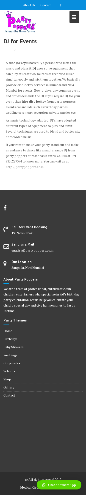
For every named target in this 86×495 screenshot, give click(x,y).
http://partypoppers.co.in (25, 167)
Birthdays (10, 339)
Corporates (11, 363)
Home (7, 331)
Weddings (10, 355)
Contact (45, 5)
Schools (9, 371)
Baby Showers (13, 347)
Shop (7, 379)
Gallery (8, 387)
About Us (29, 5)
